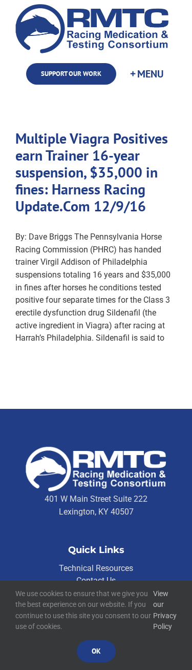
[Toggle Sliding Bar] (146, 74)
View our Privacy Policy (165, 610)
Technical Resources (96, 568)
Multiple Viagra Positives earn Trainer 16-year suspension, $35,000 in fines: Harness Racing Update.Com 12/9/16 (91, 172)
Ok (96, 651)
